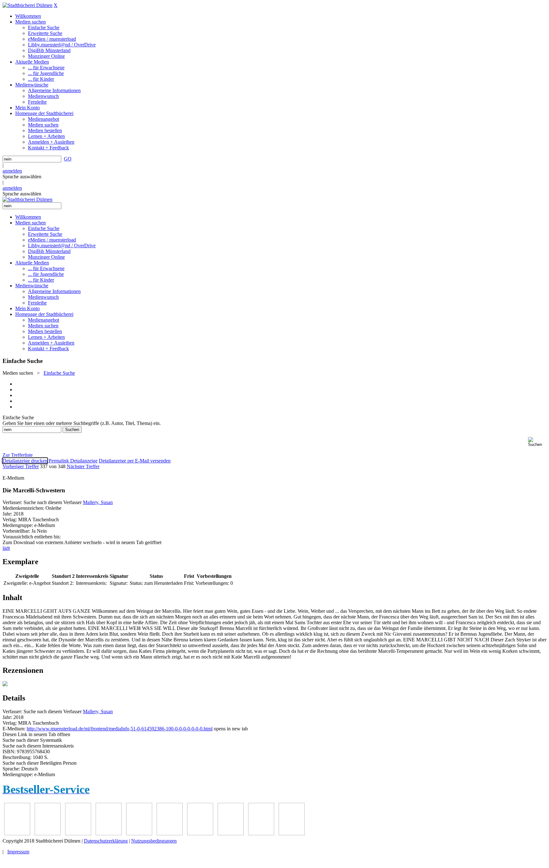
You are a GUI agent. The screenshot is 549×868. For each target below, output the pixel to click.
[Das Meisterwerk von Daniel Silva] (170, 833)
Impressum (18, 851)
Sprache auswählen (22, 176)
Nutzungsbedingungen (154, 841)
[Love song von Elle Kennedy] (109, 833)
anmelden (12, 171)
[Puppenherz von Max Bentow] (231, 833)
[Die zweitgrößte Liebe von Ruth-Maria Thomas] (261, 833)
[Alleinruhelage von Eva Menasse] (17, 833)
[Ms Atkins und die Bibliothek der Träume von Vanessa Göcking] (48, 833)
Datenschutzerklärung (106, 841)
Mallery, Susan (98, 502)
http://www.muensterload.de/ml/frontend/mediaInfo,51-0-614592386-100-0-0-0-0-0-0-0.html (120, 728)
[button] (537, 442)
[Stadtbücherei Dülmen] (27, 5)
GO (67, 158)
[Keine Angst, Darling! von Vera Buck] (139, 833)
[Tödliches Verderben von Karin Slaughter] (292, 833)
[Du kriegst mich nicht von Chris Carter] (200, 833)
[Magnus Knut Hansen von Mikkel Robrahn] (78, 833)
